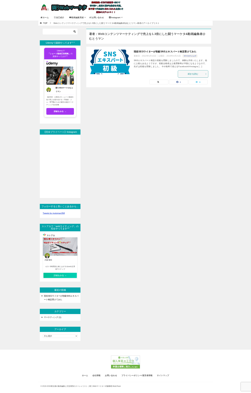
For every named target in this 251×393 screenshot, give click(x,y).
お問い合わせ (98, 17)
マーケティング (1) (52, 317)
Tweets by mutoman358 (54, 213)
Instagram (115, 17)
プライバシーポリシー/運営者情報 (137, 375)
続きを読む (193, 74)
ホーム (46, 17)
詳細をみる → (60, 111)
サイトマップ (163, 375)
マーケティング (190, 56)
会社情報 (96, 375)
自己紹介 (60, 17)
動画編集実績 (77, 17)
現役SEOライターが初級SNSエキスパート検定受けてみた (165, 51)
